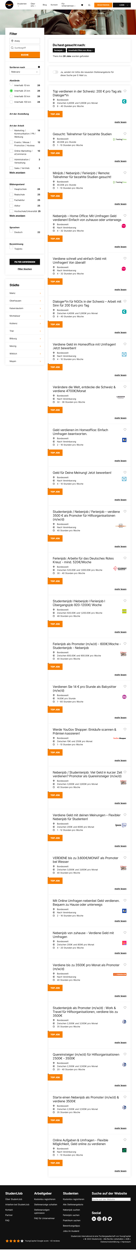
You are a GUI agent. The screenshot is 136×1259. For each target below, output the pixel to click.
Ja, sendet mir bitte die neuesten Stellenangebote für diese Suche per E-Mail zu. (87, 74)
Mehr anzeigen (17, 172)
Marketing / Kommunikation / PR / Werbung (24, 133)
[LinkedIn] (94, 1219)
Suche (25, 54)
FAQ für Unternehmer (44, 1218)
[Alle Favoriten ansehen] (82, 4)
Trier (12, 331)
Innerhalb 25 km (22, 90)
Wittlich (13, 353)
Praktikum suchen (71, 1220)
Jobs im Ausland (71, 1231)
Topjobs (18, 248)
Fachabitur (19, 200)
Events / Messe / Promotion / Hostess (24, 144)
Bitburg (13, 338)
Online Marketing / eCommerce (23, 152)
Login (121, 5)
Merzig (13, 346)
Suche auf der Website (109, 1193)
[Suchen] (89, 4)
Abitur (17, 205)
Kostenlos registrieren (44, 1199)
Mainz (12, 293)
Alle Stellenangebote (73, 1204)
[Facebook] (105, 1219)
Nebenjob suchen (71, 1209)
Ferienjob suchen (71, 1215)
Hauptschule (20, 189)
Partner (9, 1215)
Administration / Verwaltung (22, 161)
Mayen (13, 361)
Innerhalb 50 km (22, 96)
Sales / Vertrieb (21, 168)
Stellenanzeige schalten (45, 1204)
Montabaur (15, 315)
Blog (45, 5)
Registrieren (103, 5)
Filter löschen (25, 269)
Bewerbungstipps (71, 1225)
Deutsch (18, 232)
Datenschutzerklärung (110, 1242)
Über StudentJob (13, 1199)
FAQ (7, 1220)
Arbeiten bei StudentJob (17, 1204)
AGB (127, 1239)
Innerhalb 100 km (22, 102)
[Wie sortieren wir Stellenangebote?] (39, 67)
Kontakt (54, 5)
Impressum (126, 1242)
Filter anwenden (24, 262)
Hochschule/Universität (25, 211)
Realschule (19, 194)
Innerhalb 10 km (22, 85)
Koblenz (13, 323)
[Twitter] (110, 1219)
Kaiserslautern (16, 308)
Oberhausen (15, 300)
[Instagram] (99, 1219)
